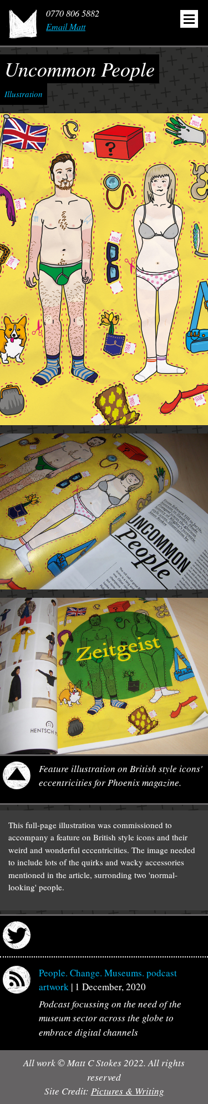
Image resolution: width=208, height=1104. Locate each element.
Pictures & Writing (127, 1091)
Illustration (23, 93)
